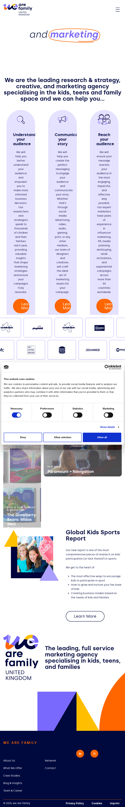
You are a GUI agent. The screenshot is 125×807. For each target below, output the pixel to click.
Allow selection (62, 437)
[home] (17, 10)
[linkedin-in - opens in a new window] (80, 754)
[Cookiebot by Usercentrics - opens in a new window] (107, 367)
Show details (107, 427)
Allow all (102, 437)
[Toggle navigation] (118, 9)
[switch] (47, 415)
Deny (23, 437)
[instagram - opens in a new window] (94, 754)
